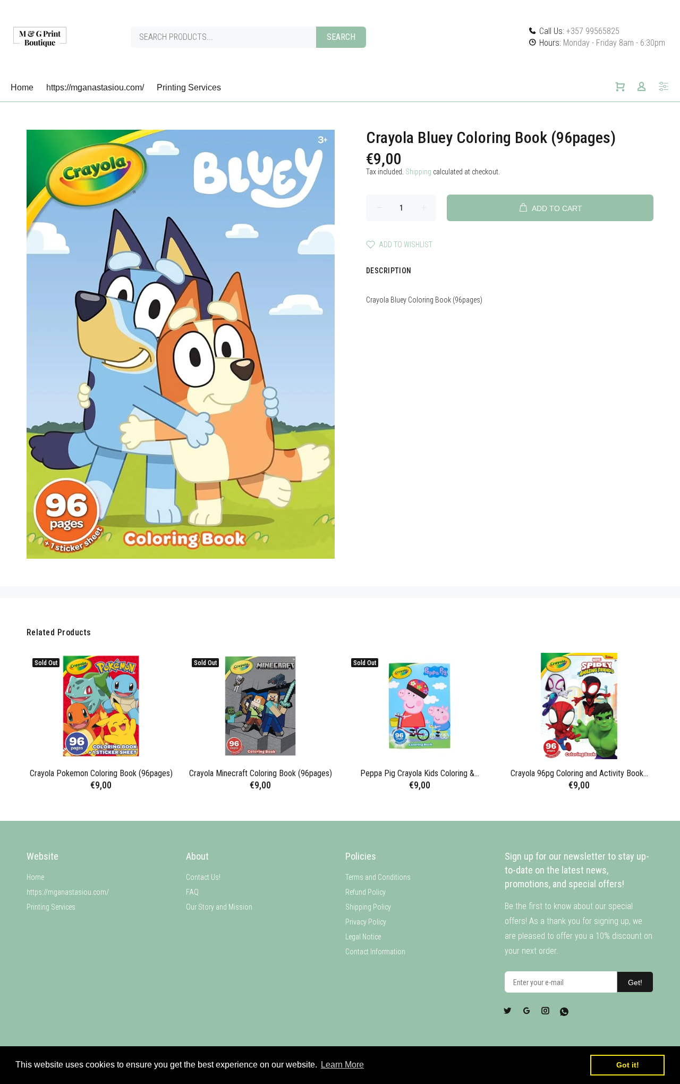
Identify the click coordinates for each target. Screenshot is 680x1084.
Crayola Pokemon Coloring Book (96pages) (101, 773)
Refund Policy (365, 892)
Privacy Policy (365, 922)
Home (35, 877)
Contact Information (375, 951)
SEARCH (341, 37)
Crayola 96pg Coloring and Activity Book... (579, 773)
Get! (635, 982)
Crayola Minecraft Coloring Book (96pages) (260, 773)
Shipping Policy (368, 907)
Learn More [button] (342, 1064)
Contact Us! (203, 877)
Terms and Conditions (378, 877)
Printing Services (51, 907)
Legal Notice (363, 936)
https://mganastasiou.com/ (68, 892)
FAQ (192, 892)
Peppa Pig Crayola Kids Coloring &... (419, 773)
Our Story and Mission (219, 907)
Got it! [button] (627, 1065)
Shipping (418, 171)
